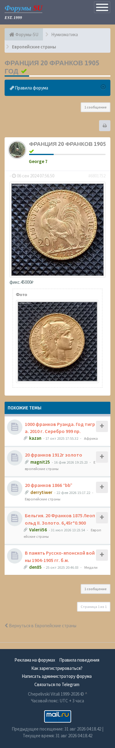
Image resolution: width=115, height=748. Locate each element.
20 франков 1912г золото (53, 455)
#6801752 (96, 176)
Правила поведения (79, 660)
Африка (91, 438)
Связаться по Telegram (56, 684)
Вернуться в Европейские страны (42, 625)
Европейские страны (42, 498)
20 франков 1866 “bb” (48, 485)
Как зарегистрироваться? (56, 668)
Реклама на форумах (34, 660)
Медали (91, 567)
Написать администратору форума (57, 676)
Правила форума (31, 88)
